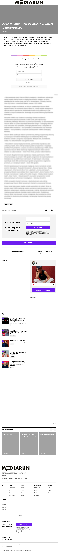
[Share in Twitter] (49, 210)
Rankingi (4, 509)
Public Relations (38, 493)
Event (35, 490)
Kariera (11, 343)
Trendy (4, 499)
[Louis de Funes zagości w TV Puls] (47, 443)
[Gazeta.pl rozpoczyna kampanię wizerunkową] (29, 443)
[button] (3, 2)
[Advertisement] (14, 286)
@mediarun (39, 263)
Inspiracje (4, 507)
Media (50, 485)
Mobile (10, 493)
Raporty (4, 504)
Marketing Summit (14, 544)
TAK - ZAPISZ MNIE (29, 79)
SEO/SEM (11, 490)
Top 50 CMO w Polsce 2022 (45, 544)
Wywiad (23, 495)
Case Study (37, 487)
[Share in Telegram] (51, 210)
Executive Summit (5, 544)
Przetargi (36, 495)
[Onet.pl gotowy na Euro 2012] (15, 252)
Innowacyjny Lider (35, 544)
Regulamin (40, 233)
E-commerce (13, 335)
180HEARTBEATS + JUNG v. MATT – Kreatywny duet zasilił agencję (18, 341)
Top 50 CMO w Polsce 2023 (7, 546)
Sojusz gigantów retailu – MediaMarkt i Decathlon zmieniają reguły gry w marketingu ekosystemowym (18, 331)
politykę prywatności (34, 86)
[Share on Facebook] (46, 210)
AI (10, 325)
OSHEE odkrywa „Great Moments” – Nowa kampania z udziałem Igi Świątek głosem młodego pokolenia (18, 352)
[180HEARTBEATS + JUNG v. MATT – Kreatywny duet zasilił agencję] (5, 343)
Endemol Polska (8, 204)
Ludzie (22, 490)
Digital (10, 485)
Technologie (12, 495)
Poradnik (50, 493)
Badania (4, 502)
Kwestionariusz (25, 493)
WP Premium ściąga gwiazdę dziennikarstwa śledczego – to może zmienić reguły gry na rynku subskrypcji (18, 363)
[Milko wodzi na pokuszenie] (42, 252)
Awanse (23, 487)
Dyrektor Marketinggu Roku (24, 544)
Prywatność (28, 233)
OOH (49, 487)
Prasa (49, 490)
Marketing (12, 356)
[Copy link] (54, 210)
